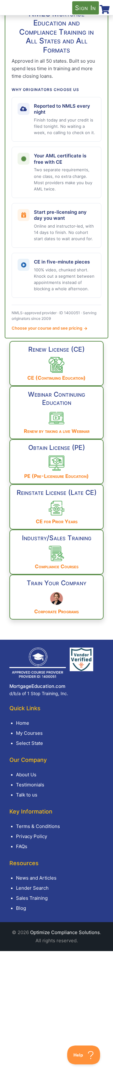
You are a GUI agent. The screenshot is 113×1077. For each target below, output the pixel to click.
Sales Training (32, 898)
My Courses (29, 733)
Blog (21, 908)
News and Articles (36, 878)
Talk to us (26, 795)
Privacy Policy (31, 836)
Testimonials (30, 785)
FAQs (21, 846)
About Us (26, 775)
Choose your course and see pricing (47, 328)
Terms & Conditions (38, 826)
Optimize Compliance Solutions (65, 932)
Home (22, 723)
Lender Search (32, 888)
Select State (29, 743)
